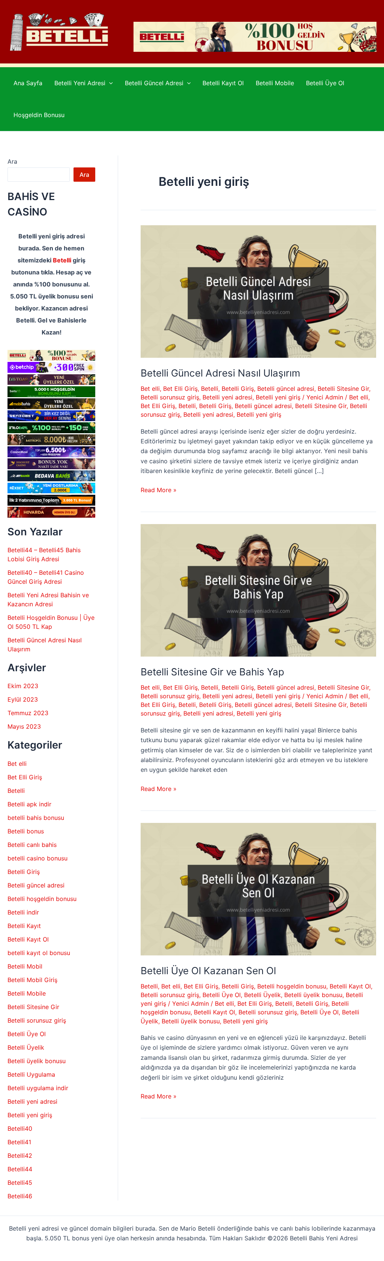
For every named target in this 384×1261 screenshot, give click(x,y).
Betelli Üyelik (26, 1047)
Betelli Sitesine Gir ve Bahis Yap (212, 672)
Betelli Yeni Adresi (79, 83)
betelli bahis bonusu (36, 817)
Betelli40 (20, 1128)
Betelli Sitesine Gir (33, 1007)
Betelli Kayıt (24, 926)
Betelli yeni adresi (32, 1101)
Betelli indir (23, 912)
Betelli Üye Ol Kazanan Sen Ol (208, 970)
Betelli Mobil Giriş (32, 980)
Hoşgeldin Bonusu (39, 115)
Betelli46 (20, 1196)
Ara (12, 161)
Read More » (159, 490)
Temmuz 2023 (28, 713)
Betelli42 (20, 1155)
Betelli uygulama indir (38, 1088)
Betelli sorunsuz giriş (37, 1020)
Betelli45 (20, 1182)
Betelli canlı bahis (32, 844)
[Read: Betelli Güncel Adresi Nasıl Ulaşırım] (258, 291)
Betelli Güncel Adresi (154, 83)
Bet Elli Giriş (25, 777)
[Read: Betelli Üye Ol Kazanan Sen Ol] (258, 888)
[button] (109, 83)
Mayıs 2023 (24, 726)
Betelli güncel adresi (36, 885)
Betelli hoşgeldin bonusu (42, 898)
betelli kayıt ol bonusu (39, 953)
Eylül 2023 (23, 699)
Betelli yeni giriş (30, 1115)
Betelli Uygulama (31, 1074)
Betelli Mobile (275, 83)
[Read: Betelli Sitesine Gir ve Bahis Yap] (258, 590)
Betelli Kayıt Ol (223, 83)
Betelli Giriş (24, 871)
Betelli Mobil (25, 966)
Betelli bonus (26, 831)
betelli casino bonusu (38, 858)
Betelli (62, 260)
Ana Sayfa (28, 83)
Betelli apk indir (29, 804)
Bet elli (17, 763)
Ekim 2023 (23, 686)
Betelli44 (20, 1169)
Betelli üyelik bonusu (37, 1061)
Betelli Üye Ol (325, 83)
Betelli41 (19, 1142)
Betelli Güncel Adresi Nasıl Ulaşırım (220, 373)
